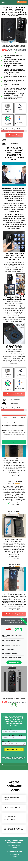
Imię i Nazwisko (8, 729)
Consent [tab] (5, 417)
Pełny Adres (6, 741)
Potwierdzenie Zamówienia (14, 749)
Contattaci (14, 856)
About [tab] (23, 417)
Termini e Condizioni (14, 854)
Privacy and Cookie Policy (14, 845)
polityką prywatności (18, 758)
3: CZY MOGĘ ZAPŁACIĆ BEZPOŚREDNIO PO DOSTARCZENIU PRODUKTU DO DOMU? (13, 818)
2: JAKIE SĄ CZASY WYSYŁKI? (12, 808)
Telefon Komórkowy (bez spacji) (13, 735)
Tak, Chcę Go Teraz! (14, 662)
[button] (14, 798)
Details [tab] (14, 417)
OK (14, 442)
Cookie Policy (14, 847)
